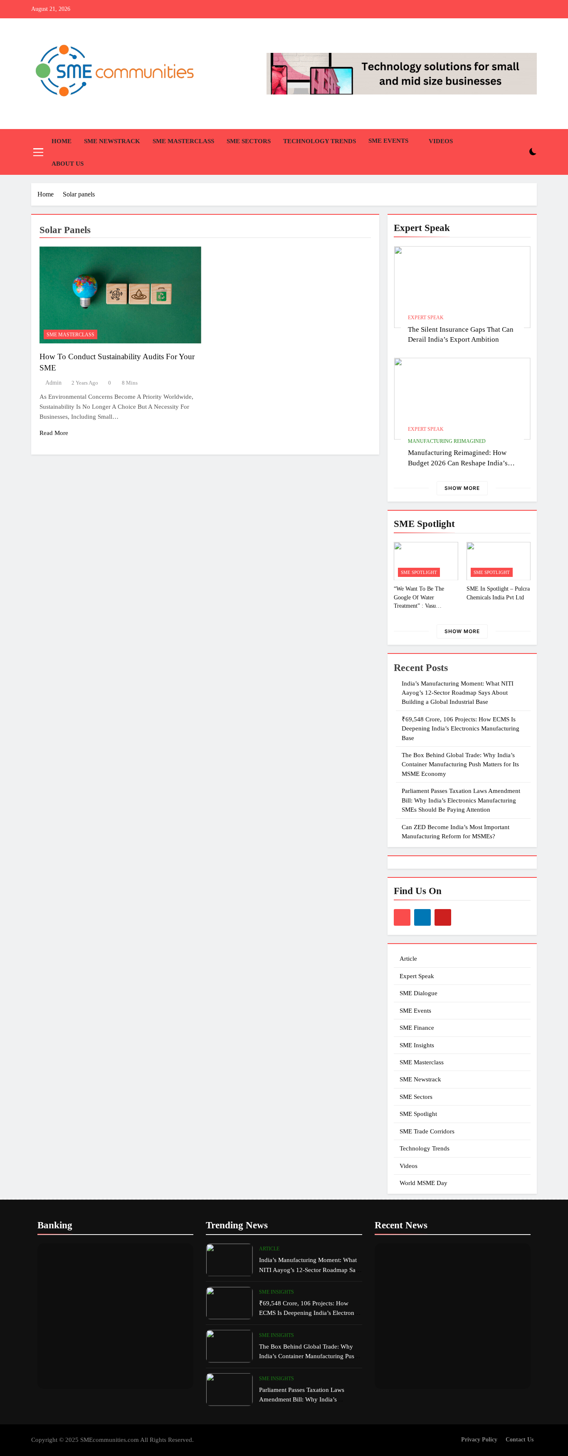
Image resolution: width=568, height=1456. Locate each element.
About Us (68, 163)
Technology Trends (319, 141)
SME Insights (417, 1045)
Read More (54, 433)
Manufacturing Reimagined (447, 441)
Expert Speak (426, 318)
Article (408, 958)
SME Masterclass (183, 141)
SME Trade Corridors (427, 1131)
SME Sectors (249, 141)
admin (53, 383)
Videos (441, 141)
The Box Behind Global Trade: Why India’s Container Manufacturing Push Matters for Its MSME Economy (460, 764)
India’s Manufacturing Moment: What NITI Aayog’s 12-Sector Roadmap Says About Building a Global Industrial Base (458, 693)
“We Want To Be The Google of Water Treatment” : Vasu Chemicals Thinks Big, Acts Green (420, 605)
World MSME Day (423, 1183)
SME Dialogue (418, 993)
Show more (462, 488)
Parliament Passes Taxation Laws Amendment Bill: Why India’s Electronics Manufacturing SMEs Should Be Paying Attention (461, 800)
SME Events (388, 140)
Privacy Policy (479, 1439)
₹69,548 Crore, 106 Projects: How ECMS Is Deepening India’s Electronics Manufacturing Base (460, 728)
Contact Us (519, 1439)
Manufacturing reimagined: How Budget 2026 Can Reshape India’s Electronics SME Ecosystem (458, 463)
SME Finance (417, 1027)
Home (62, 141)
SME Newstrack (112, 141)
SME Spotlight (419, 572)
